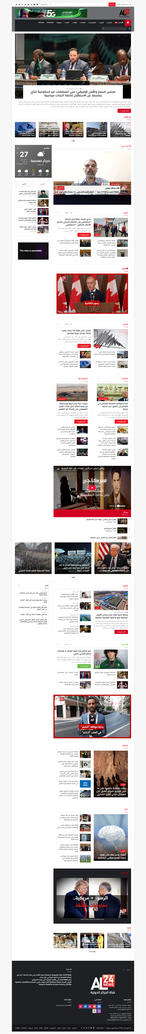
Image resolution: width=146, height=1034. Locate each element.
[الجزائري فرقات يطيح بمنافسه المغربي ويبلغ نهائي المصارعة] (43, 220)
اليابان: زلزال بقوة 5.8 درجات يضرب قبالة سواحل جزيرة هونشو (122, 133)
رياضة (66, 644)
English (41, 22)
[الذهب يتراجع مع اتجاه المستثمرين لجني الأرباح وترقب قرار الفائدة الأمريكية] (85, 629)
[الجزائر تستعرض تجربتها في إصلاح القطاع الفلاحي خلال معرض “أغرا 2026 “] (122, 243)
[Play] (92, 293)
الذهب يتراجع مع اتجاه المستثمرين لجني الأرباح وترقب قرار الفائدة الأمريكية (68, 631)
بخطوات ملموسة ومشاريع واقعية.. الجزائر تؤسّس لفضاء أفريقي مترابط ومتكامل (66, 442)
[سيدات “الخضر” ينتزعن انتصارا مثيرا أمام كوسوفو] (43, 229)
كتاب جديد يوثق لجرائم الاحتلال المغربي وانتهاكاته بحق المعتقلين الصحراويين (68, 764)
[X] (19, 5)
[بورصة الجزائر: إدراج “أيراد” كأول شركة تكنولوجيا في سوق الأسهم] (119, 940)
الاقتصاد (83, 22)
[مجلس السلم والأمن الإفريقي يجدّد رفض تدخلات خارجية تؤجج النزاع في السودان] (82, 429)
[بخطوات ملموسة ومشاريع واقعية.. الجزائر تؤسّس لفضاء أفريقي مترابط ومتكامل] (82, 441)
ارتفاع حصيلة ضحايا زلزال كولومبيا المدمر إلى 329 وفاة (97, 134)
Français (50, 22)
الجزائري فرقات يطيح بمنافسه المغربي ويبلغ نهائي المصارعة (27, 219)
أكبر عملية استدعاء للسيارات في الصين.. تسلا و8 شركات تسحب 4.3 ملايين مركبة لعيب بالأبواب (106, 442)
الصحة (67, 22)
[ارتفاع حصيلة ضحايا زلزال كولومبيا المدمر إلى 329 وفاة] (96, 129)
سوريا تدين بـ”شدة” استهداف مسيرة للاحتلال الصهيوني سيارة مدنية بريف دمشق (49, 133)
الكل (71, 212)
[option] (120, 129)
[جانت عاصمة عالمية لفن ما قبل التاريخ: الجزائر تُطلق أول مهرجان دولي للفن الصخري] (111, 774)
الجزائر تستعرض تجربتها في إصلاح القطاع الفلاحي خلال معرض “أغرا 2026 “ (106, 242)
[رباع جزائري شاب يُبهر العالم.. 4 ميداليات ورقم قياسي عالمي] (43, 194)
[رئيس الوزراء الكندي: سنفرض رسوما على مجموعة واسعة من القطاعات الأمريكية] (73, 129)
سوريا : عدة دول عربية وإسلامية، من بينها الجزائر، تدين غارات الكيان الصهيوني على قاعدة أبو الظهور (73, 406)
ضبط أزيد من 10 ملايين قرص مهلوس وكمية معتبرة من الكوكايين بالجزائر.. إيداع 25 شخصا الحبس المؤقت (106, 254)
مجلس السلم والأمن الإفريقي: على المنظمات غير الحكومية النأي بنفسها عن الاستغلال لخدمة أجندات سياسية (72, 93)
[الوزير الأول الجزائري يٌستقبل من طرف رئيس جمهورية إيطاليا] (85, 243)
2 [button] (72, 140)
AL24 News (100, 1028)
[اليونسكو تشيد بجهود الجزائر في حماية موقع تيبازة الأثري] (85, 784)
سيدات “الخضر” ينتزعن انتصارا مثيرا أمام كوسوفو (27, 228)
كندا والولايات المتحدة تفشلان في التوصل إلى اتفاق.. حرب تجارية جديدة (113, 406)
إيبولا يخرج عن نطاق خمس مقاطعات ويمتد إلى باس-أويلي (67, 826)
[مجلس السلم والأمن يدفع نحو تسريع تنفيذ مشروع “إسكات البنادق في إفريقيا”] (82, 452)
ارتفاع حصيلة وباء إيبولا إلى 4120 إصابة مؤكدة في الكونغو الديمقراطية (69, 858)
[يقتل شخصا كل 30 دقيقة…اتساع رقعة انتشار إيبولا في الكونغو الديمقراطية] (85, 818)
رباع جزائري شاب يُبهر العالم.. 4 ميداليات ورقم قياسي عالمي (27, 192)
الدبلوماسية (92, 22)
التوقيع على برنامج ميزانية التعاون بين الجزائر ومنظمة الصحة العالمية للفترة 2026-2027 (68, 848)
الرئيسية (74, 1028)
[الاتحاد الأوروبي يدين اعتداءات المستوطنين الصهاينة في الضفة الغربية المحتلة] (25, 129)
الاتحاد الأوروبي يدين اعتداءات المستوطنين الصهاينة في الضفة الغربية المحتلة (26, 133)
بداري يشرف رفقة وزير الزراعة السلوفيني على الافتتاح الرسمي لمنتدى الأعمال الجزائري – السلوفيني (74, 222)
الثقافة (75, 22)
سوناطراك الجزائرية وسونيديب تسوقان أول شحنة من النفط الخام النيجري (68, 619)
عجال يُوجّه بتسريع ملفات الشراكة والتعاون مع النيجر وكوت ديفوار (68, 596)
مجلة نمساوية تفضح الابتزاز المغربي (34, 570)
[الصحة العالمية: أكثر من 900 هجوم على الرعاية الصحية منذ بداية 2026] (85, 837)
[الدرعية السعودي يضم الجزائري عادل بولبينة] (43, 203)
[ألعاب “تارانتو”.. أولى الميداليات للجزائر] (43, 212)
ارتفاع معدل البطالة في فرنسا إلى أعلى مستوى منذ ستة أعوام (68, 608)
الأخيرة (42, 184)
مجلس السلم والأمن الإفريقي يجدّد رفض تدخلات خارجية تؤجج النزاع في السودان (66, 430)
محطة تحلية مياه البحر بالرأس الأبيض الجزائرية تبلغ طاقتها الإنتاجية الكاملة (111, 616)
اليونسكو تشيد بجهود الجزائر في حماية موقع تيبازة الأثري (68, 782)
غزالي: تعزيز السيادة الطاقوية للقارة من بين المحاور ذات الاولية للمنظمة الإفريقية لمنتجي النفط (106, 454)
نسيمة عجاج (77, 88)
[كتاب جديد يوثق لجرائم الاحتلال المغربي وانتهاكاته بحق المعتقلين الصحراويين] (85, 764)
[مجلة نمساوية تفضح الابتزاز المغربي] (33, 558)
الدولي (102, 22)
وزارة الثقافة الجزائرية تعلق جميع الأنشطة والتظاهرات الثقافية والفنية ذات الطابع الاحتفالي (68, 794)
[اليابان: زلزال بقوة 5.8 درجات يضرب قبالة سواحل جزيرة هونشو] (120, 129)
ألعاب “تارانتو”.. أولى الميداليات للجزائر (30, 210)
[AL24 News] (124, 13)
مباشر (118, 22)
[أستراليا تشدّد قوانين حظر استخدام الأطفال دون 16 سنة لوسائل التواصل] (65, 940)
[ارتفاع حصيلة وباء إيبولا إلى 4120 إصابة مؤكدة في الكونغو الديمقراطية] (85, 858)
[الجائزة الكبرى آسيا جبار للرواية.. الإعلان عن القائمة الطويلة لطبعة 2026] (85, 754)
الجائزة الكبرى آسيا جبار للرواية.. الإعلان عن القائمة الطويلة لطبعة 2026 (67, 754)
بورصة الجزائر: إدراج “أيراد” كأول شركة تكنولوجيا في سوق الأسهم (119, 945)
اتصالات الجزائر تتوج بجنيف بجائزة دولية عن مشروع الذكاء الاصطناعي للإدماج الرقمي (92, 944)
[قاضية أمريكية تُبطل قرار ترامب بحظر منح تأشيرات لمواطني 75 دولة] (112, 558)
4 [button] (89, 951)
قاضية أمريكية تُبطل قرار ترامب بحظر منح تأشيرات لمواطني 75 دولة (113, 569)
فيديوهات (59, 22)
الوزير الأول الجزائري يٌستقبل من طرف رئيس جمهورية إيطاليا (67, 241)
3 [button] (91, 951)
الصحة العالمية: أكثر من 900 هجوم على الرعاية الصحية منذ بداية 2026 (68, 837)
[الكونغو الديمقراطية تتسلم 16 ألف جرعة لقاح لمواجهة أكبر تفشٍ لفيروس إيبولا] (73, 558)
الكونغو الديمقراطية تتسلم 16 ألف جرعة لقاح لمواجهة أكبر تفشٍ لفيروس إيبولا (74, 567)
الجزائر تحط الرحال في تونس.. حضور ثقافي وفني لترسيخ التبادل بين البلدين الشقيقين (68, 773)
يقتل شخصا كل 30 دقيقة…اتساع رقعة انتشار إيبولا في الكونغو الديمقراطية (68, 817)
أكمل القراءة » (124, 111)
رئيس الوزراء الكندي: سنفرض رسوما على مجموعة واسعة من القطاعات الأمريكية (73, 133)
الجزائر (110, 22)
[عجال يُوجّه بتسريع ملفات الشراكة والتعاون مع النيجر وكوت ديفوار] (85, 594)
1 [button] (73, 140)
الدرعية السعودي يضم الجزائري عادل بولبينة (27, 201)
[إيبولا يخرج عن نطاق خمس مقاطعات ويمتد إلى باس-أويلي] (85, 827)
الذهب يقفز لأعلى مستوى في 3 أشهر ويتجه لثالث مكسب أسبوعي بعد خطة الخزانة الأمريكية (107, 430)
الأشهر (24, 184)
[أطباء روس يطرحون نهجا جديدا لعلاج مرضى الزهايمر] (111, 837)
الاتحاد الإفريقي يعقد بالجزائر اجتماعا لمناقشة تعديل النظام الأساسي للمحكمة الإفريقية (68, 252)
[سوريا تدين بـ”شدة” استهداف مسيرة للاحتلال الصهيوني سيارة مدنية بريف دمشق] (49, 129)
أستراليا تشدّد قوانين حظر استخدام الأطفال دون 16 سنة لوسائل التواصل (65, 945)
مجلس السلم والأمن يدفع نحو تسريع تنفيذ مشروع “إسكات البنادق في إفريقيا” (66, 453)
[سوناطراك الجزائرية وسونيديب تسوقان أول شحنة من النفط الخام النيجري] (85, 617)
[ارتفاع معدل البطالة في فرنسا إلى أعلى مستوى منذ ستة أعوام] (85, 606)
